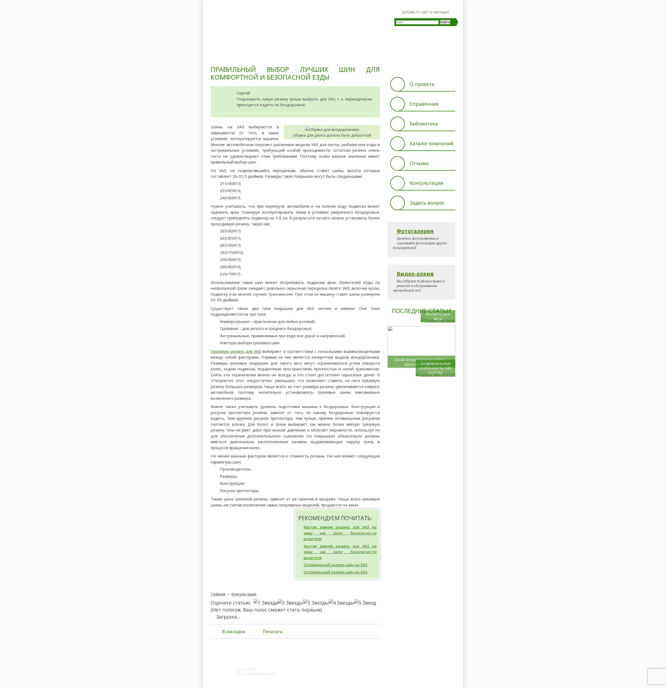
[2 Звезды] (290, 602)
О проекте (422, 84)
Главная (222, 53)
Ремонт (338, 53)
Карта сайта (408, 675)
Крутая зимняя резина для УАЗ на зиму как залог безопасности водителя (340, 532)
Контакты (388, 675)
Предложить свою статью (340, 675)
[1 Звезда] (266, 602)
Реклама (370, 675)
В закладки (233, 631)
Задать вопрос (427, 203)
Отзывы (419, 163)
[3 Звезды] (316, 602)
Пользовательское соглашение (261, 678)
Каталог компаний (431, 143)
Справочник (424, 104)
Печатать (273, 631)
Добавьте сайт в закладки (425, 11)
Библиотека (424, 123)
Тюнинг (300, 53)
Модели (261, 53)
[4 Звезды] (341, 602)
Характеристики (437, 53)
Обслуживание (383, 53)
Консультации (243, 593)
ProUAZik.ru (265, 669)
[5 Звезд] (365, 602)
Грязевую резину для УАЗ (236, 351)
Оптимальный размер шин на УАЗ (335, 564)
